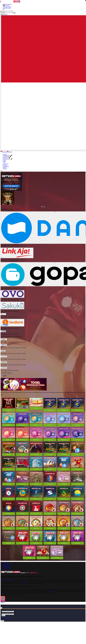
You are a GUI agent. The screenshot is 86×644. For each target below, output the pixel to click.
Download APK (8, 4)
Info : (2, 171)
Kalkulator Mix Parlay (8, 564)
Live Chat (7, 5)
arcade (4, 160)
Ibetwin (2, 579)
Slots (4, 157)
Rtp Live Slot (6, 568)
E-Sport (5, 156)
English (10, 151)
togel (4, 162)
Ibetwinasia (24, 582)
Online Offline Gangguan (6, 372)
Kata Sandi (4, 612)
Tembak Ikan (6, 166)
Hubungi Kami (7, 6)
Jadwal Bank (6, 567)
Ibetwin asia (9, 579)
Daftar (2, 620)
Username (4, 610)
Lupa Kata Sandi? (7, 8)
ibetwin (50, 591)
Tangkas (5, 165)
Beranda (5, 154)
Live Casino (5, 163)
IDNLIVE (5, 159)
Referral (5, 167)
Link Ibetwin (6, 566)
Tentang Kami (6, 562)
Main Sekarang (8, 410)
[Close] (1, 608)
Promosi (5, 168)
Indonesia (4, 151)
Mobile (4, 563)
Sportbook (5, 155)
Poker (4, 161)
